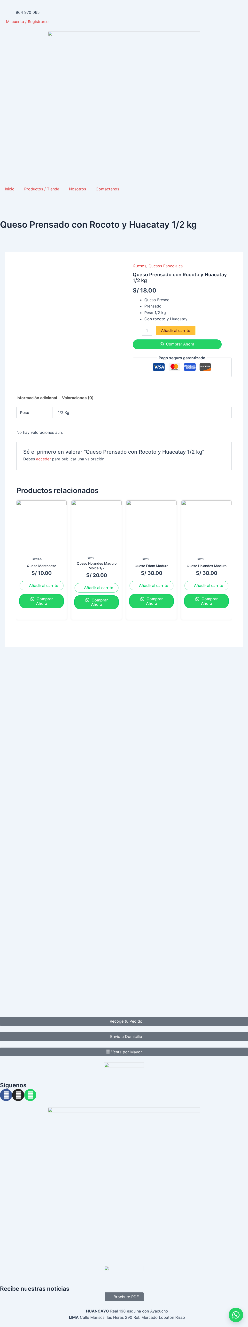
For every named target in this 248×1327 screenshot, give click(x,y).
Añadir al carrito (175, 330)
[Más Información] (236, 1315)
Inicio (10, 189)
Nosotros (77, 189)
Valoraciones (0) (78, 397)
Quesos (139, 265)
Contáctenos (107, 189)
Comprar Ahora (179, 344)
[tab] (36, 398)
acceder (43, 459)
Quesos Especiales (165, 265)
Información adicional (36, 397)
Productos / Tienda (41, 189)
